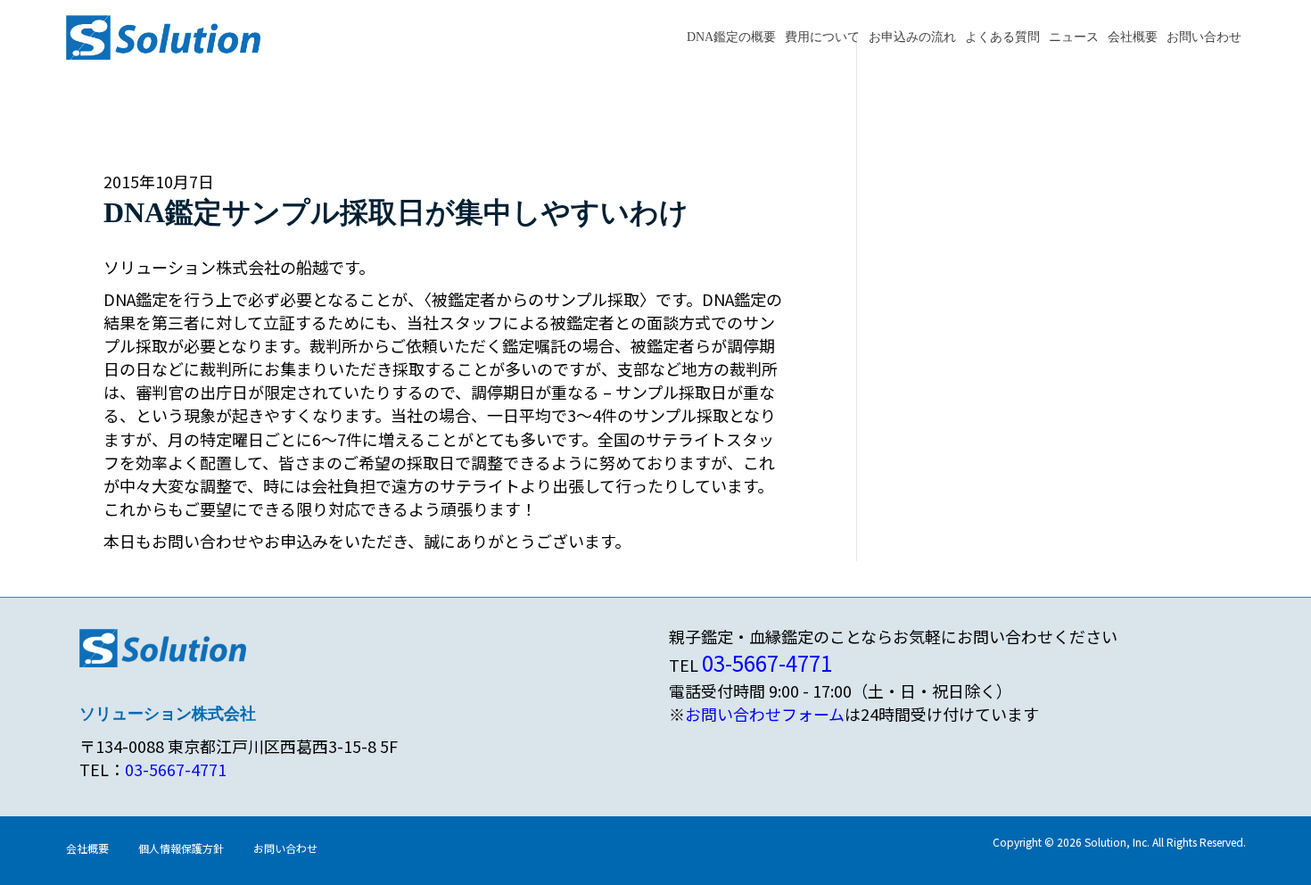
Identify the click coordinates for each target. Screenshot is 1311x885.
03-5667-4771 (176, 769)
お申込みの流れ (912, 37)
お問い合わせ (1204, 37)
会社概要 (1133, 37)
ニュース (1074, 37)
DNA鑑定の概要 (731, 37)
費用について (822, 37)
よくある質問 (1002, 37)
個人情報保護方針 (181, 848)
